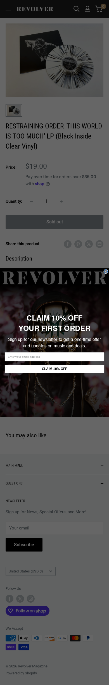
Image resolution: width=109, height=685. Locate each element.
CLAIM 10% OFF (54, 369)
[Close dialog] (106, 271)
